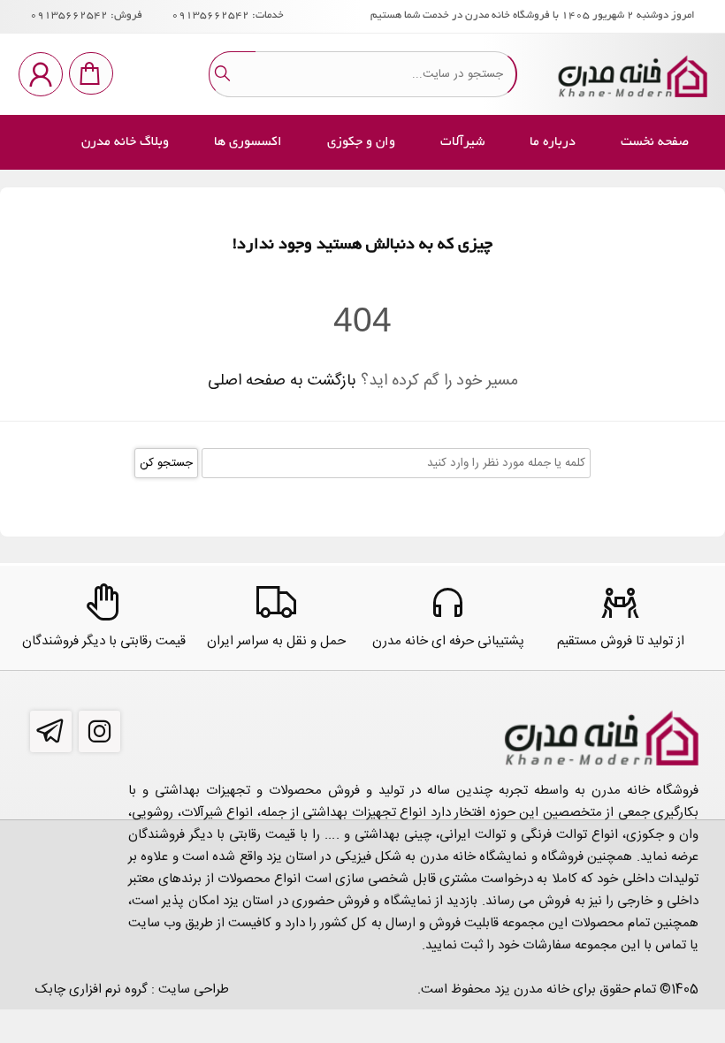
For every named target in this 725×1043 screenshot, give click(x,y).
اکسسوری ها (248, 142)
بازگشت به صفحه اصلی (282, 381)
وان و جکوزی (361, 142)
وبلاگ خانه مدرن (125, 142)
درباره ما (553, 142)
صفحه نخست (655, 142)
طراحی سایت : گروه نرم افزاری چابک (132, 989)
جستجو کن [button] (166, 463)
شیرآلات (462, 142)
